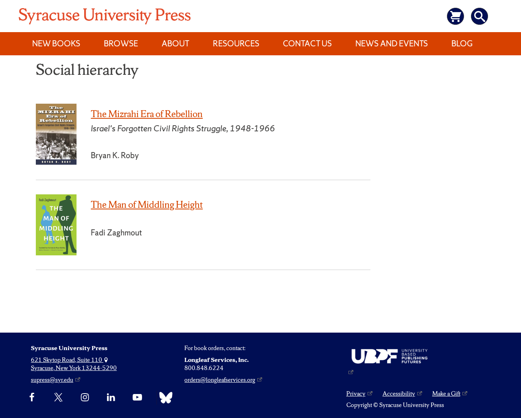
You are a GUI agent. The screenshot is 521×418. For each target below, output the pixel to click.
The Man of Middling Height (147, 204)
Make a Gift (446, 393)
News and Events (391, 43)
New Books (56, 43)
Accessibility (399, 393)
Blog (462, 43)
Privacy (356, 393)
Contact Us (307, 43)
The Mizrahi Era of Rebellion (147, 114)
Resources (236, 43)
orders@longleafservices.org (219, 379)
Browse (121, 43)
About (175, 43)
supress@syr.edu (52, 379)
